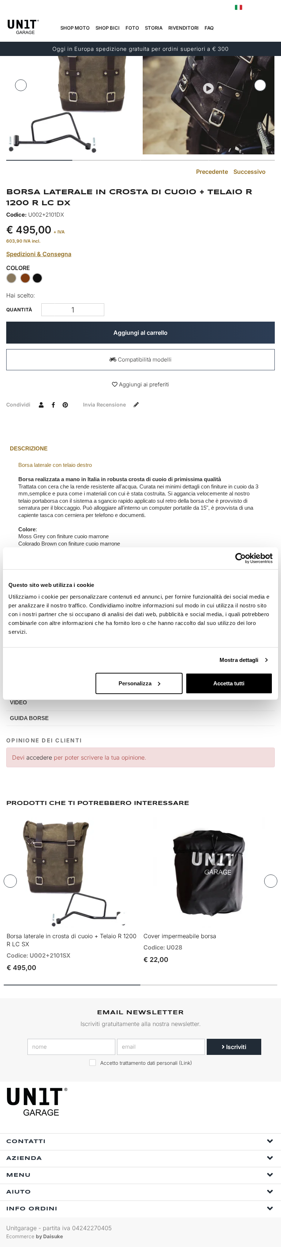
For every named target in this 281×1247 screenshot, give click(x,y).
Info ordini (31, 1209)
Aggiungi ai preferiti (143, 384)
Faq (209, 28)
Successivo (250, 171)
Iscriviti (235, 1047)
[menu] (270, 28)
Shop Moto (75, 28)
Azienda (24, 1158)
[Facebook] (233, 1101)
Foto (132, 28)
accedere (39, 757)
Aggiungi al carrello (140, 332)
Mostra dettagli (239, 660)
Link (185, 1063)
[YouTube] (267, 1101)
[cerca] (236, 28)
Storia (153, 28)
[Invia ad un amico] (41, 404)
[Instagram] (250, 1101)
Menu (18, 1175)
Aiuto (18, 1192)
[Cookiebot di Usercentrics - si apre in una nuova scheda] (241, 558)
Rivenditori (183, 28)
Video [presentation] (18, 702)
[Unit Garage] (38, 1101)
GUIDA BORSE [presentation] (29, 718)
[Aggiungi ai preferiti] (122, 919)
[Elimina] (97, 309)
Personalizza (135, 683)
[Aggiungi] (48, 309)
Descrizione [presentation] (29, 448)
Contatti (26, 1141)
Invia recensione (105, 404)
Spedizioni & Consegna (38, 254)
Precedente (211, 171)
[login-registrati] (254, 7)
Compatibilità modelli (144, 359)
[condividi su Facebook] (53, 404)
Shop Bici (107, 28)
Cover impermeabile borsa (179, 936)
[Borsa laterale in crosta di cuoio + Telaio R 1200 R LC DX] (72, 88)
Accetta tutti (228, 683)
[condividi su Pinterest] (65, 404)
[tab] (140, 448)
